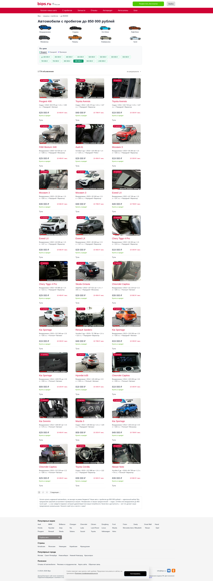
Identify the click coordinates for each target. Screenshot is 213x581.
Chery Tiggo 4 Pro (121, 238)
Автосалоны (123, 10)
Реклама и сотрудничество (67, 564)
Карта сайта (82, 564)
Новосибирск (63, 555)
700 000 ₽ (44, 61)
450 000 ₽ (80, 57)
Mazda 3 (80, 421)
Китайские (41, 546)
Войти (171, 4)
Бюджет (44, 52)
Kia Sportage (45, 330)
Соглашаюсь (135, 574)
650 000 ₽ (126, 57)
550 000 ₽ (103, 57)
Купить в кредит (44, 115)
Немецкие (62, 546)
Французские (85, 546)
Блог (136, 10)
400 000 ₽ (69, 57)
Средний (53, 52)
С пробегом (67, 10)
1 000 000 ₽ (102, 61)
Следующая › (54, 492)
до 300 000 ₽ (45, 57)
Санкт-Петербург (51, 555)
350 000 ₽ (58, 57)
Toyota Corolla (83, 467)
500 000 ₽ (92, 57)
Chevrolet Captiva (121, 284)
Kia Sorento (45, 421)
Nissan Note (118, 467)
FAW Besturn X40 (48, 147)
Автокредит (107, 10)
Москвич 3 (117, 147)
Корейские (73, 546)
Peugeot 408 (45, 101)
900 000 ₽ (90, 61)
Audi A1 (79, 147)
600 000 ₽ (114, 57)
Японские (51, 546)
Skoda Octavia (83, 284)
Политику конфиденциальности (86, 573)
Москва (40, 555)
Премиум (63, 52)
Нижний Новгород (76, 555)
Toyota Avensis (83, 101)
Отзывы (94, 10)
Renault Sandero (84, 330)
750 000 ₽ (56, 61)
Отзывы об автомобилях (46, 564)
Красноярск (88, 555)
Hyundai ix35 (82, 375)
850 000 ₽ (78, 61)
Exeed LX (117, 192)
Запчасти (81, 10)
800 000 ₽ (67, 61)
